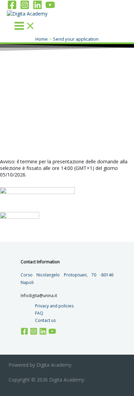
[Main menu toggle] (25, 26)
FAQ (39, 313)
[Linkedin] (37, 7)
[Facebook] (12, 7)
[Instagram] (25, 7)
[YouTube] (50, 7)
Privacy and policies (54, 306)
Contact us (45, 320)
